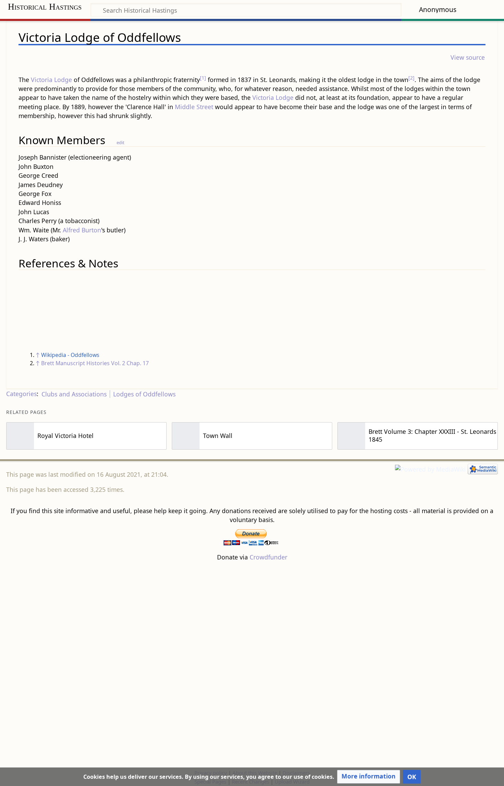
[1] (203, 77)
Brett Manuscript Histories (75, 363)
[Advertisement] (252, 665)
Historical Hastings (45, 6)
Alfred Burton (82, 230)
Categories (21, 394)
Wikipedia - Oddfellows (70, 355)
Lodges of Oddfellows (144, 394)
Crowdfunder (268, 557)
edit (120, 142)
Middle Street (194, 107)
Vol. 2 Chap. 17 (130, 363)
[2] (411, 77)
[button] (368, 777)
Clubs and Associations (74, 394)
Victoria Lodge (51, 80)
